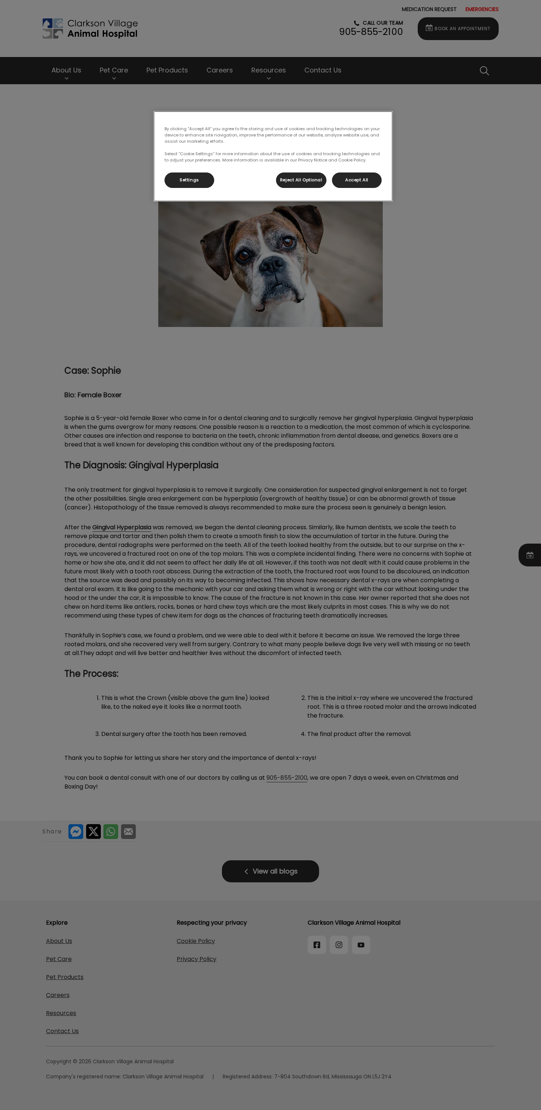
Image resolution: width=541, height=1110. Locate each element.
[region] (273, 156)
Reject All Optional (301, 180)
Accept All (356, 180)
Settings (189, 180)
